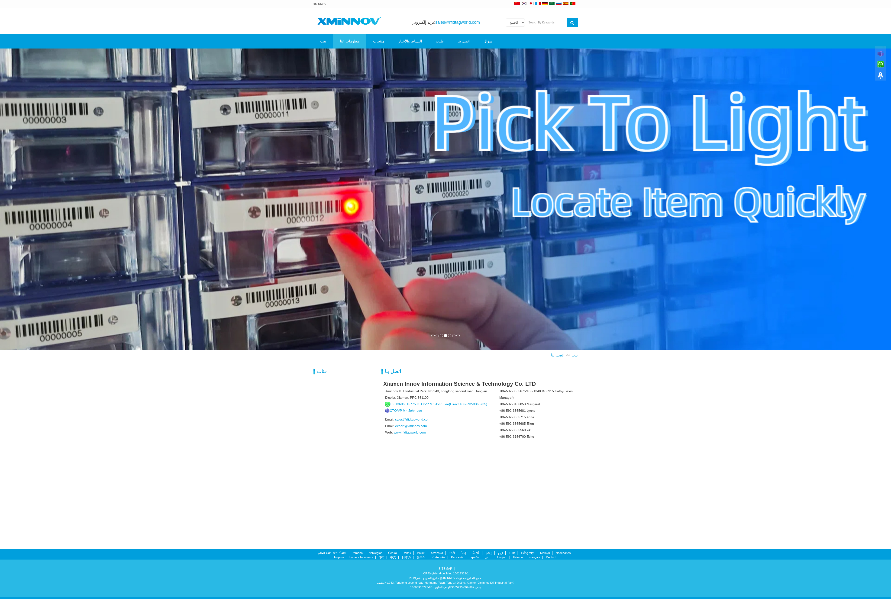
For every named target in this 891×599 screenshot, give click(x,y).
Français (534, 557)
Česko (392, 553)
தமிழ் (489, 553)
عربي (487, 557)
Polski (421, 553)
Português (438, 557)
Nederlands (563, 553)
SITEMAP (445, 568)
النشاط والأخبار (410, 41)
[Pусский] (559, 3)
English (502, 557)
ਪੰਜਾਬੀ (476, 553)
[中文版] (517, 3)
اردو (500, 553)
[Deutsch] (545, 3)
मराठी (452, 553)
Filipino (339, 557)
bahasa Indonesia (361, 557)
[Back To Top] (880, 77)
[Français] (538, 3)
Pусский (457, 557)
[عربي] (552, 3)
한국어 (421, 557)
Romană (357, 553)
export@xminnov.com (411, 426)
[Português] (572, 3)
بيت (323, 41)
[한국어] (524, 3)
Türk (512, 553)
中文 (393, 557)
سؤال (488, 41)
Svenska (437, 553)
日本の (406, 557)
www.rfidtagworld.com (410, 432)
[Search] (572, 22)
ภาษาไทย (339, 553)
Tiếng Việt (527, 553)
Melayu (545, 553)
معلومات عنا (349, 41)
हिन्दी (381, 557)
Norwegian (375, 553)
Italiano (518, 557)
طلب (440, 41)
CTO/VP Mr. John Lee (406, 410)
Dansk (407, 553)
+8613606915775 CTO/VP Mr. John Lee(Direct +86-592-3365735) (438, 404)
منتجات (378, 41)
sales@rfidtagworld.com (457, 22)
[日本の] (531, 3)
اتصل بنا (464, 41)
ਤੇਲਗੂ (464, 553)
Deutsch (551, 557)
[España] (565, 3)
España (473, 557)
